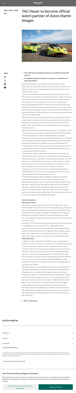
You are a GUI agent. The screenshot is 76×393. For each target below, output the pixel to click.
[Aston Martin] (38, 3)
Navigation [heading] (5, 333)
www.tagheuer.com (64, 262)
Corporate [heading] (5, 343)
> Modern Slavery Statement (10, 347)
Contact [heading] (4, 338)
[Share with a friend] (5, 88)
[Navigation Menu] (3, 3)
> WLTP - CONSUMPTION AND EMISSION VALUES (13, 361)
